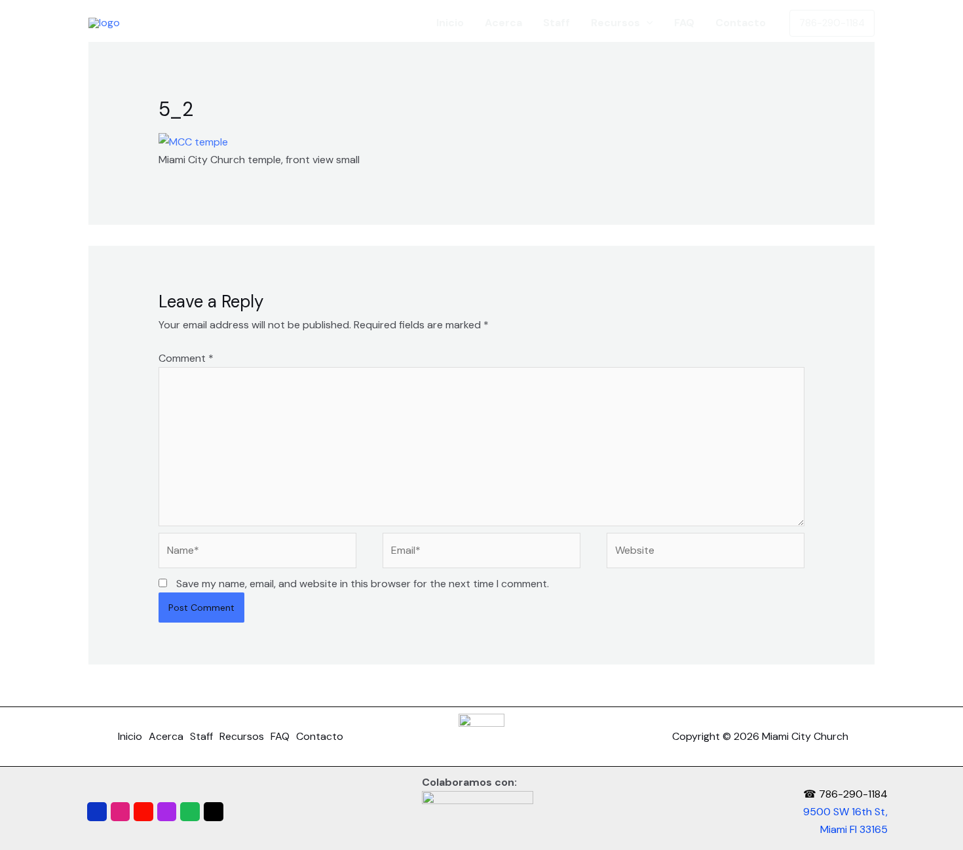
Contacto (740, 22)
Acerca (503, 22)
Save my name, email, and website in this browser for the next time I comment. (362, 583)
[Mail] (213, 812)
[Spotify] (190, 812)
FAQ (684, 22)
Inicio (450, 22)
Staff (556, 22)
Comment (186, 358)
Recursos (615, 22)
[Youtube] (143, 812)
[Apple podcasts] (167, 812)
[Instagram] (120, 812)
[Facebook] (97, 812)
